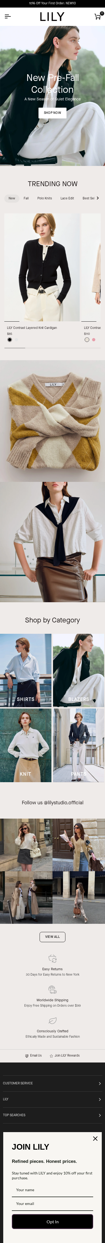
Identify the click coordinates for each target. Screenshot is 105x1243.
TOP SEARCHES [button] (14, 1115)
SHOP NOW (52, 113)
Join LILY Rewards (66, 1055)
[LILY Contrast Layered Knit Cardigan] (42, 267)
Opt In (53, 1221)
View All (52, 937)
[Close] (95, 1138)
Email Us (35, 1055)
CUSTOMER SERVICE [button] (18, 1083)
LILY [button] (5, 1099)
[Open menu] (12, 17)
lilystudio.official (65, 803)
